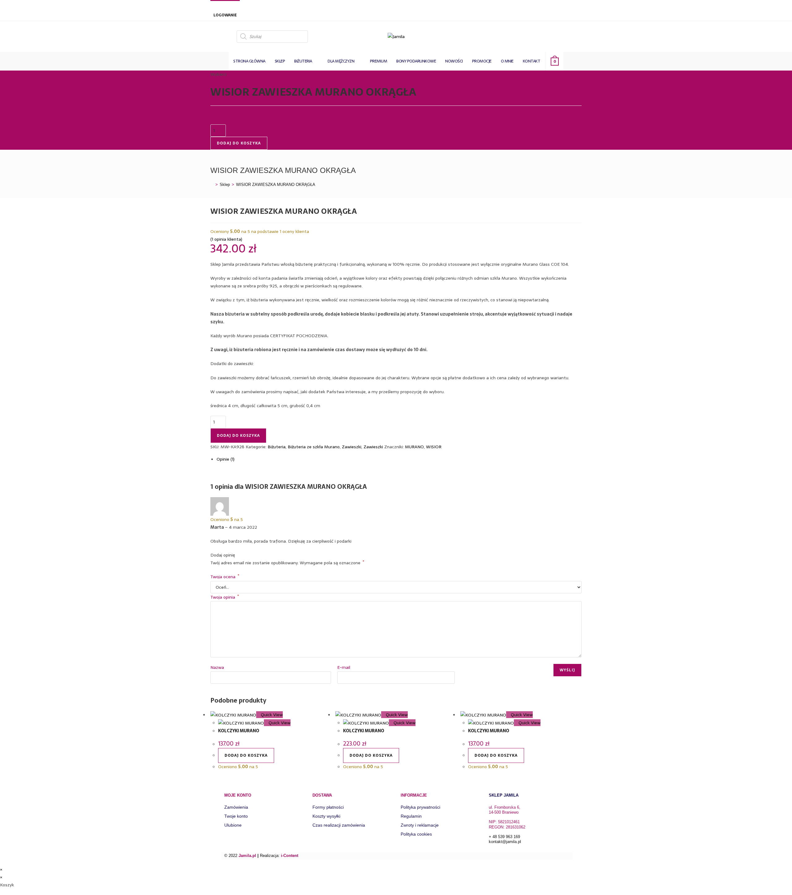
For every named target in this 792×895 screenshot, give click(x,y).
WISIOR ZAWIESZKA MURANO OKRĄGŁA (275, 184)
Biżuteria (277, 446)
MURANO (414, 446)
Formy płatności (328, 807)
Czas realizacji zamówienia (338, 825)
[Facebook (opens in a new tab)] (576, 36)
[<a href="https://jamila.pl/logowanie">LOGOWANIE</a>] (216, 7)
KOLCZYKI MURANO (238, 730)
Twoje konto (236, 816)
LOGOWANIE (225, 15)
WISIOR (433, 446)
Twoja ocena (224, 576)
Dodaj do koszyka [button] (246, 755)
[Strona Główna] (211, 184)
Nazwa (217, 667)
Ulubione (233, 825)
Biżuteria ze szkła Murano (314, 446)
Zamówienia (236, 807)
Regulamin (411, 816)
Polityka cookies (416, 834)
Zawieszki (351, 446)
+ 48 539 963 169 (504, 836)
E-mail (343, 667)
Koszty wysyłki (326, 816)
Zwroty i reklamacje (420, 825)
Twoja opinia (224, 597)
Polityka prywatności (420, 807)
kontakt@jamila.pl (505, 841)
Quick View (271, 714)
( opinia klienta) (226, 239)
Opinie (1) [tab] (226, 459)
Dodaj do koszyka (239, 143)
